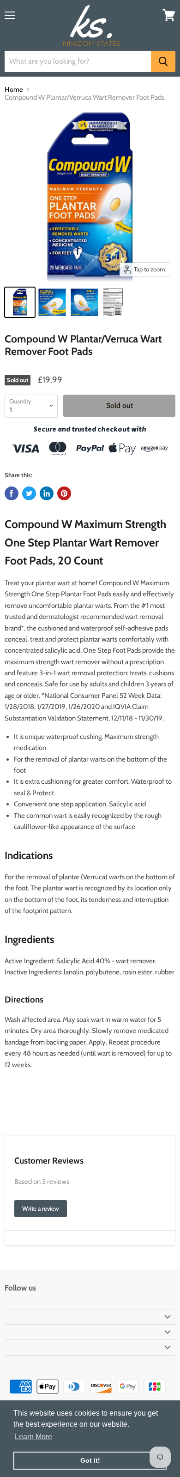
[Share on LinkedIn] (47, 493)
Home (14, 90)
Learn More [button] (33, 1437)
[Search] (163, 61)
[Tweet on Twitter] (29, 493)
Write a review (40, 1208)
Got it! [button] (90, 1460)
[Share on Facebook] (11, 493)
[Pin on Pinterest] (64, 493)
